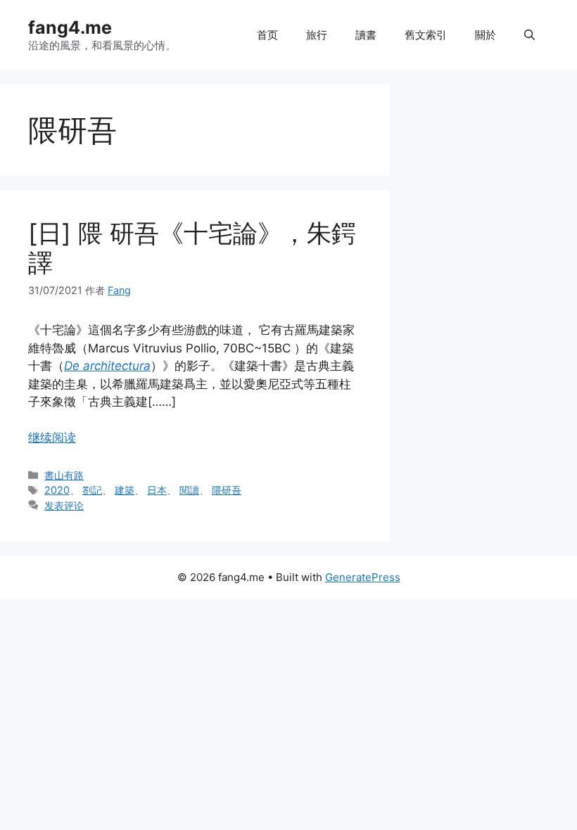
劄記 (92, 490)
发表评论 (64, 505)
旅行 (316, 35)
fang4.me (70, 27)
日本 (157, 490)
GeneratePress (362, 577)
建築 (124, 490)
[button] (529, 35)
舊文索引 (426, 35)
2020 (57, 490)
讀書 (365, 35)
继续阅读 (52, 437)
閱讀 (189, 490)
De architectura (107, 366)
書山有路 (64, 475)
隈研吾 (226, 490)
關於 (485, 35)
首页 (267, 35)
